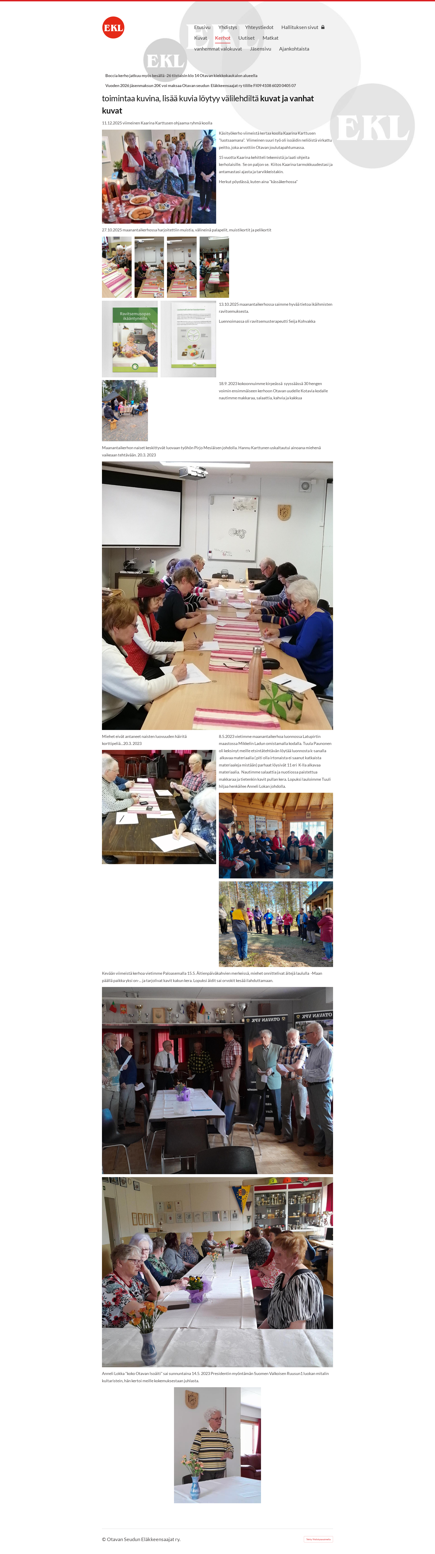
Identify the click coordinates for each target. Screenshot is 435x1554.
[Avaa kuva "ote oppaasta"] (130, 339)
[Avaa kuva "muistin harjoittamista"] (149, 267)
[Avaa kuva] (125, 410)
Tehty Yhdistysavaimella (318, 1539)
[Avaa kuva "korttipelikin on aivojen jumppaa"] (214, 267)
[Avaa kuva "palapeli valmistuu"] (117, 267)
